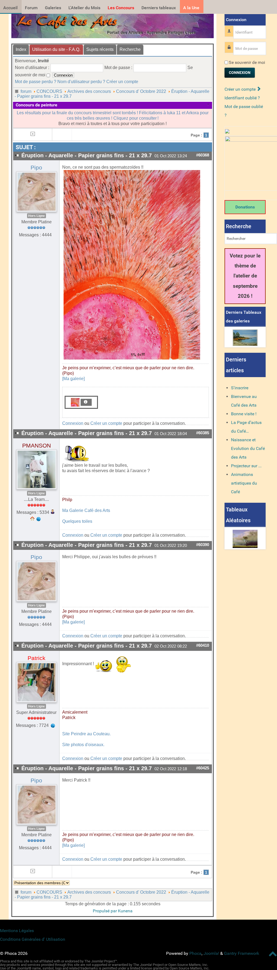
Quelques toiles (77, 521)
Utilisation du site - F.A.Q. (56, 49)
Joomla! (211, 953)
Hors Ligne (36, 216)
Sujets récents (100, 49)
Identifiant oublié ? (242, 97)
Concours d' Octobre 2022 (141, 91)
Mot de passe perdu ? (35, 81)
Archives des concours (89, 91)
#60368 (202, 155)
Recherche (130, 49)
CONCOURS (49, 91)
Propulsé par (105, 910)
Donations (245, 207)
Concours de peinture (36, 104)
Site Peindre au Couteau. (86, 733)
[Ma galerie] (73, 378)
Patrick (36, 658)
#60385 (202, 433)
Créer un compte (122, 81)
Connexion (72, 423)
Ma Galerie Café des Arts (86, 510)
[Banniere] (112, 24)
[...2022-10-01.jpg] (132, 264)
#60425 (202, 768)
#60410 (202, 645)
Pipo (36, 167)
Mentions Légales (17, 930)
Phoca (195, 953)
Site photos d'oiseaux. (83, 744)
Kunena (125, 910)
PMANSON (36, 445)
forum (26, 91)
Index (21, 49)
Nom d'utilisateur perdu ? (81, 81)
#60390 (202, 545)
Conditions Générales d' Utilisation (32, 939)
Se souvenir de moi (247, 62)
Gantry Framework (241, 953)
